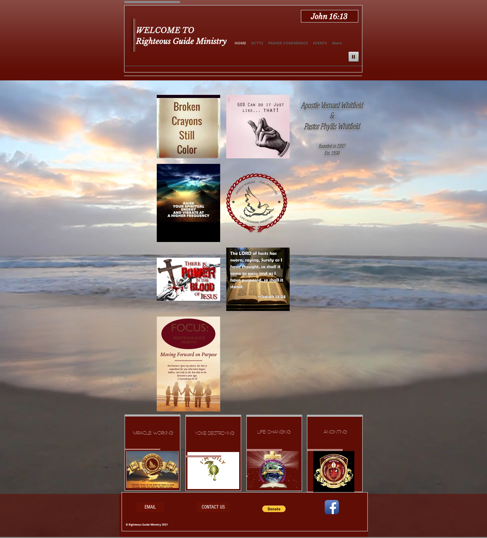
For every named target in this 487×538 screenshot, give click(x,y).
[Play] (354, 57)
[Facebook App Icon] (332, 507)
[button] (274, 509)
